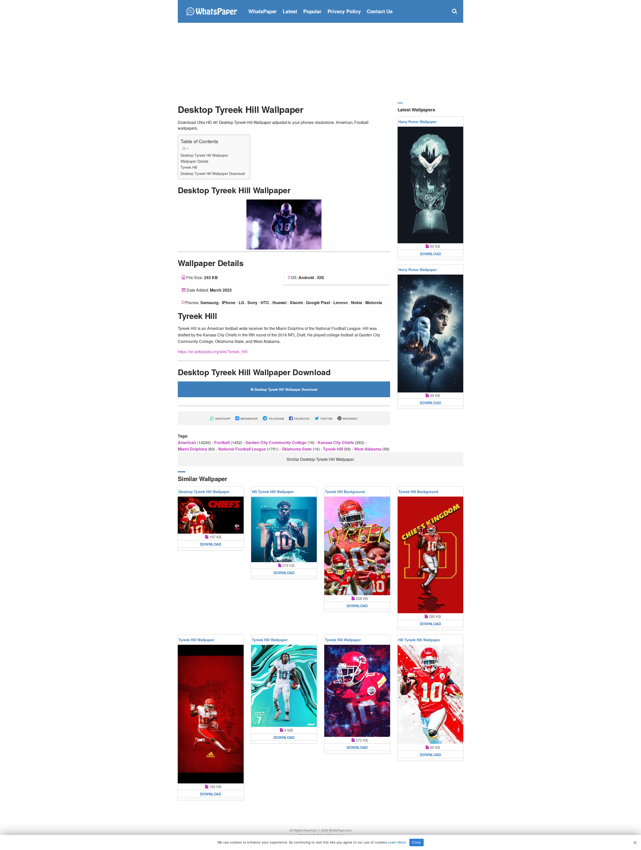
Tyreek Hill (189, 167)
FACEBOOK (301, 418)
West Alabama (368, 449)
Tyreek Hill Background (345, 491)
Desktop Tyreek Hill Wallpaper (204, 155)
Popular (312, 11)
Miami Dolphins (193, 449)
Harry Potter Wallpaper (417, 121)
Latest (290, 11)
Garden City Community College (276, 442)
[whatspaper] (211, 11)
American (187, 442)
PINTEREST (350, 418)
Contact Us (380, 11)
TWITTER (326, 418)
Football (222, 442)
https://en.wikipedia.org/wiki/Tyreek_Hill (213, 351)
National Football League (242, 449)
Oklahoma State (297, 449)
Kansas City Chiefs (336, 442)
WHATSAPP (222, 418)
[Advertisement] (320, 63)
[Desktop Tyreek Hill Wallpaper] (284, 224)
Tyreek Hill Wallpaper (196, 639)
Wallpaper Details (194, 161)
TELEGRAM (276, 418)
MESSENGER (249, 418)
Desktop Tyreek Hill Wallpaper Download (213, 173)
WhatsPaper (262, 11)
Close (416, 842)
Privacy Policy (344, 11)
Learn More (397, 842)
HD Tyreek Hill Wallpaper (273, 491)
